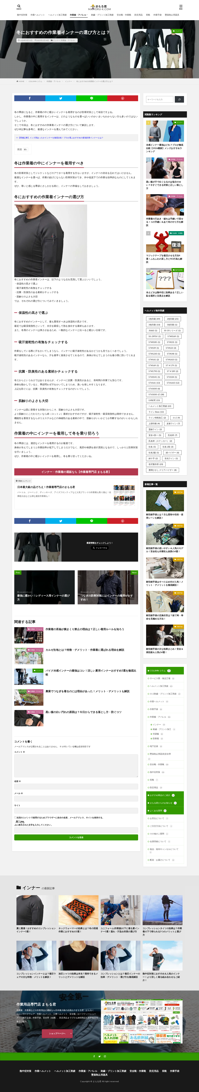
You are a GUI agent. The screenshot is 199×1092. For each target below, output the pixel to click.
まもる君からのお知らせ (163, 803)
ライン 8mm (156, 412)
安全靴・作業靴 (124, 15)
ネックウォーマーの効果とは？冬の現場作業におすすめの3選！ (78, 930)
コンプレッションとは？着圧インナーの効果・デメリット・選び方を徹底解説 (120, 975)
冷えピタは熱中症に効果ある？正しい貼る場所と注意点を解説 (164, 294)
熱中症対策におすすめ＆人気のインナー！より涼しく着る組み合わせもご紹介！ (161, 976)
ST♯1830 (154, 388)
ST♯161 (154, 383)
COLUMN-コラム (35, 81)
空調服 (158, 734)
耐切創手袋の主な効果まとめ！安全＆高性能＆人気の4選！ (164, 650)
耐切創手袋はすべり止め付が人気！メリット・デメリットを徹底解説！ (164, 583)
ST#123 (171, 348)
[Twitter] (60, 98)
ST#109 (154, 348)
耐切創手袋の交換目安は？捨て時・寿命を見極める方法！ (164, 617)
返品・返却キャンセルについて (164, 850)
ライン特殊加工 (157, 417)
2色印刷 (172, 319)
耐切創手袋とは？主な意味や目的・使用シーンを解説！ (164, 516)
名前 (17, 781)
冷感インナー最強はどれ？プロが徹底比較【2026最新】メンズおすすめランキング (164, 148)
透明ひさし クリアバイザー (163, 470)
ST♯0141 (154, 377)
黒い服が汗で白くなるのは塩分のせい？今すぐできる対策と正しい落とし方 (164, 185)
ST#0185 (154, 342)
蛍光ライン (171, 458)
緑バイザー (172, 452)
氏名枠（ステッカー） (160, 441)
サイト (17, 805)
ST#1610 (171, 359)
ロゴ (176, 417)
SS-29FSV (155, 336)
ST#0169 (173, 336)
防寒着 (158, 738)
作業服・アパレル (78, 15)
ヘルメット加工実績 (57, 15)
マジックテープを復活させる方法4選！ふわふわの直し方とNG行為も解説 (164, 258)
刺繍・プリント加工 (164, 729)
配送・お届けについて (162, 860)
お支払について (159, 818)
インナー (56, 40)
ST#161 (154, 359)
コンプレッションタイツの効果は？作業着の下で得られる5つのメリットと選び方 (162, 931)
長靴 (148, 15)
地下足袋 (156, 746)
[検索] (179, 99)
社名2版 (154, 452)
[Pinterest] (122, 98)
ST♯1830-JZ (156, 394)
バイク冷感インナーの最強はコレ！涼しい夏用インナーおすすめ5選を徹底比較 (91, 672)
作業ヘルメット (38, 15)
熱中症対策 (22, 15)
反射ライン (173, 423)
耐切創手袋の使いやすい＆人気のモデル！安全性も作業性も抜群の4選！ (164, 550)
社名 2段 (168, 446)
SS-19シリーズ (172, 330)
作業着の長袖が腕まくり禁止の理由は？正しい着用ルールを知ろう (85, 629)
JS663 (153, 330)
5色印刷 (172, 324)
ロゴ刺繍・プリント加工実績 (165, 693)
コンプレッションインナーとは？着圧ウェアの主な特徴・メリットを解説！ (36, 975)
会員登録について (160, 841)
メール (18, 793)
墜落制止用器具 (172, 15)
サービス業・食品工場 (162, 678)
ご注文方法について (161, 826)
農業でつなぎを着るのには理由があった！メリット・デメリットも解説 (88, 691)
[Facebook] (29, 98)
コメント (19, 752)
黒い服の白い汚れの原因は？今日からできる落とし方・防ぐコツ (84, 712)
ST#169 (154, 365)
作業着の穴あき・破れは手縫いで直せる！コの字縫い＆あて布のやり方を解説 (164, 221)
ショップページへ (57, 1033)
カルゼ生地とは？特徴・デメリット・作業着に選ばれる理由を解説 (85, 649)
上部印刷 (154, 423)
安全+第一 (155, 435)
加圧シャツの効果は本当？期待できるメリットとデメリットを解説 (78, 975)
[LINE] (91, 98)
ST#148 (172, 353)
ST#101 (172, 342)
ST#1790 (154, 371)
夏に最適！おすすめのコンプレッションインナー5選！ (36, 930)
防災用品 (138, 15)
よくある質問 (158, 810)
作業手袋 (157, 15)
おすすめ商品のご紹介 (162, 795)
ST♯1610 (173, 383)
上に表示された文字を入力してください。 (33, 825)
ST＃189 (172, 371)
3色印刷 (154, 324)
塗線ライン (155, 429)
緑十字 (153, 458)
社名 (152, 446)
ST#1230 (154, 353)
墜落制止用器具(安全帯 (160, 754)
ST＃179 (171, 365)
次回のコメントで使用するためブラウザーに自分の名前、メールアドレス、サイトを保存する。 (60, 818)
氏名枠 (172, 435)
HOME (21, 81)
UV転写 (154, 400)
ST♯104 (172, 377)
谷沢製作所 (156, 464)
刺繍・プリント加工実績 (102, 15)
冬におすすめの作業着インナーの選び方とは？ (94, 81)
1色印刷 (154, 319)
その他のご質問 (159, 833)
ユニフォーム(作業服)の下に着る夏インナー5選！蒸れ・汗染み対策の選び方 (120, 930)
